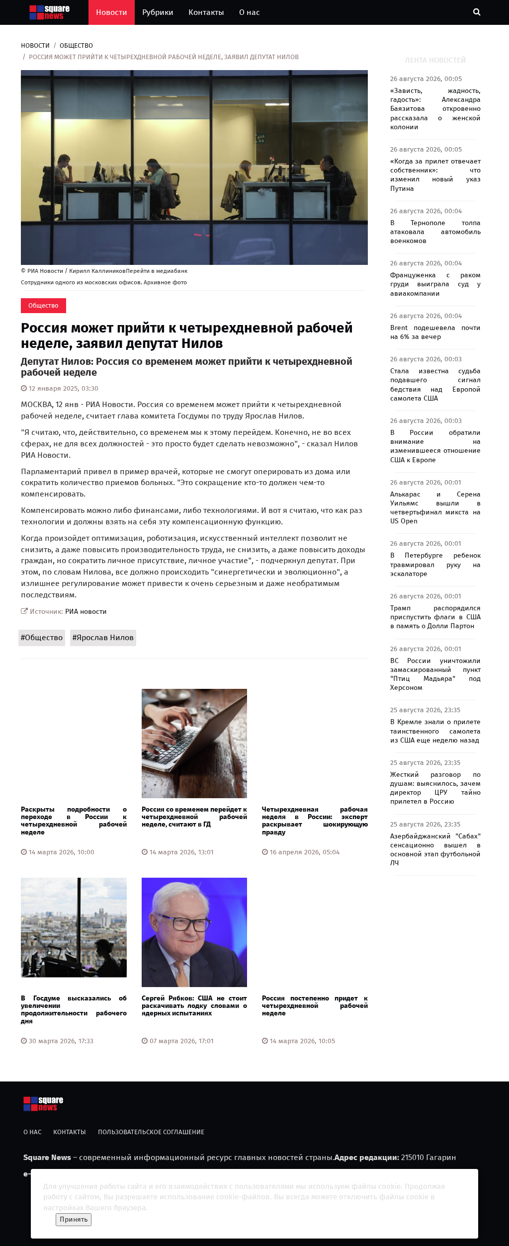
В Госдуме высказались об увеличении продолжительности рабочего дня (74, 1009)
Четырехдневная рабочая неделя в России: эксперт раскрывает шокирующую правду (315, 820)
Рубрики (157, 12)
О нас (249, 12)
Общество (76, 45)
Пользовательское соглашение (151, 1132)
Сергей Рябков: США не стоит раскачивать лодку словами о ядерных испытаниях (195, 1006)
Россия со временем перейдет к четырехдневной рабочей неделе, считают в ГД (195, 817)
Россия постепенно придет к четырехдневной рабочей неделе (315, 1006)
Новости (111, 12)
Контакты (206, 12)
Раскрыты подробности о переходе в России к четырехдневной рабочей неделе (74, 820)
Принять (73, 1219)
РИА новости (86, 611)
